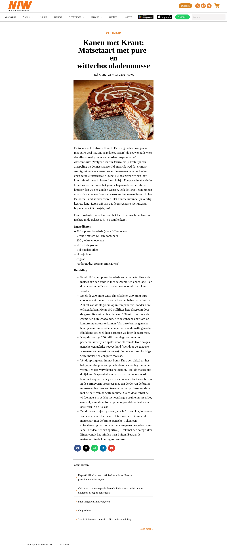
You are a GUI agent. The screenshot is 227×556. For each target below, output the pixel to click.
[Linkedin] (209, 5)
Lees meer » (146, 528)
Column (58, 16)
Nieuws (26, 16)
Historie (95, 16)
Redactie (64, 544)
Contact (113, 16)
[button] (77, 448)
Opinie (43, 16)
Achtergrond (75, 16)
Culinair (113, 33)
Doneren (128, 16)
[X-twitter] (197, 5)
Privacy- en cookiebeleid (40, 544)
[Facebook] (203, 5)
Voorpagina (10, 16)
